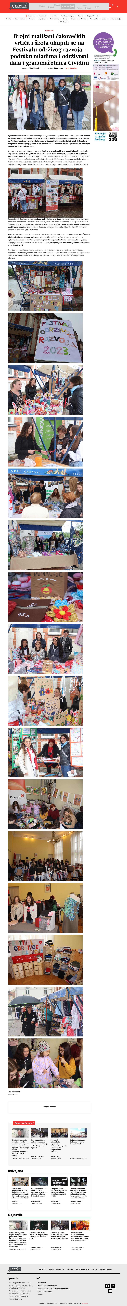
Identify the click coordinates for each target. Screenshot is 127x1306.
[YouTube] (110, 8)
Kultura (73, 19)
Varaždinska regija (67, 16)
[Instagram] (112, 5)
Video (104, 19)
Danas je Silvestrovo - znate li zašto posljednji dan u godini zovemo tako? (39, 1235)
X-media (85, 1303)
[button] (117, 6)
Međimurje (42, 16)
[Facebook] (110, 5)
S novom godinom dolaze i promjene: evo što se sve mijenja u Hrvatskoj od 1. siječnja (39, 1144)
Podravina (54, 16)
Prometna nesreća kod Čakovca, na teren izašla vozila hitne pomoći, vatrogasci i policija (59, 1192)
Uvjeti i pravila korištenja (47, 1285)
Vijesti (51, 1269)
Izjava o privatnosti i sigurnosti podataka (54, 1288)
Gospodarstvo (20, 19)
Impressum (42, 1283)
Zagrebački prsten (93, 16)
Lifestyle (83, 19)
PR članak (63, 22)
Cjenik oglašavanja (45, 1291)
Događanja (42, 19)
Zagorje (80, 16)
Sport (65, 19)
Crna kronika (54, 19)
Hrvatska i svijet (115, 19)
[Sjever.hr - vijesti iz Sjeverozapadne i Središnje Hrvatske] (18, 6)
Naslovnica (31, 16)
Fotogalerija (94, 19)
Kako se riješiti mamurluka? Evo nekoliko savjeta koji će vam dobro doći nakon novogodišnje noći (80, 1236)
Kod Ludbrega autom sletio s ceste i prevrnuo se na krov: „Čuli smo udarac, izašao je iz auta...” (39, 1192)
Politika (8, 19)
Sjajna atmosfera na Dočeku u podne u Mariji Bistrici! (77, 1142)
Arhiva (40, 1294)
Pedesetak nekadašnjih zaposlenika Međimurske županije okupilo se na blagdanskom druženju (59, 1145)
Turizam (32, 19)
